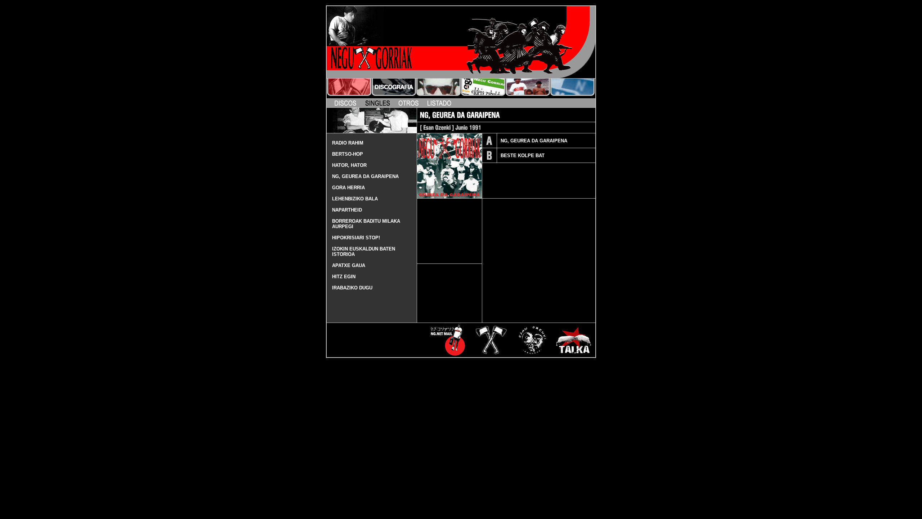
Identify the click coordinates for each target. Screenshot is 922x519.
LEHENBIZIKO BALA (355, 198)
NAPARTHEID (347, 210)
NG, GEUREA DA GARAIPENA (365, 176)
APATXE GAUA (348, 265)
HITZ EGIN (343, 276)
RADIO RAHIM (347, 143)
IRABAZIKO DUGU (352, 287)
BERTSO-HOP (347, 154)
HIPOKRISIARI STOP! (356, 237)
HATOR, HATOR (349, 165)
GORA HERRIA (348, 187)
